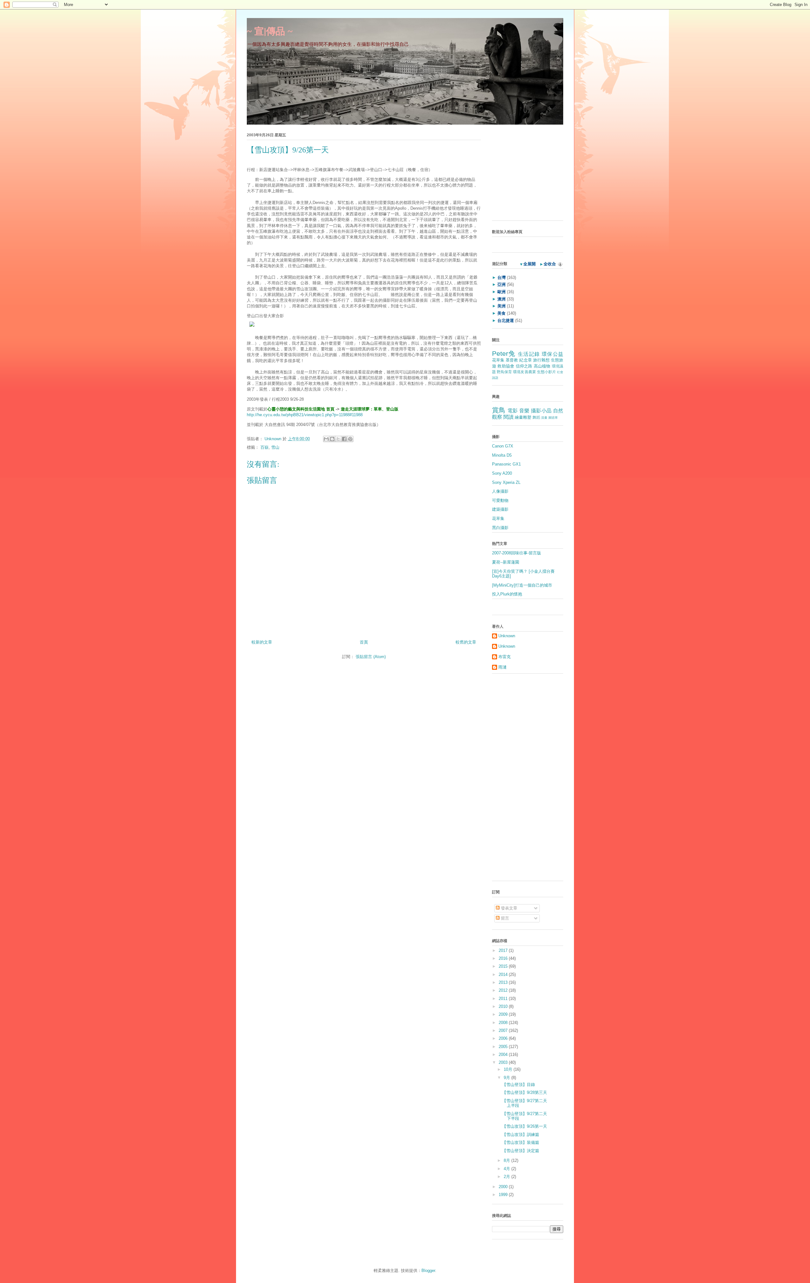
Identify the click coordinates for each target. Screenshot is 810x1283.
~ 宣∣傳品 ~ (270, 31)
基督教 (512, 360)
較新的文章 (262, 642)
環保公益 (552, 354)
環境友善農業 (524, 372)
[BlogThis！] (332, 439)
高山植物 (542, 366)
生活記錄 (529, 354)
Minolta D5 (502, 455)
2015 (504, 966)
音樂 (524, 410)
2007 (504, 1030)
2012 (504, 990)
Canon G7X (502, 446)
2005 (504, 1046)
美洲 (501, 306)
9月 (507, 1077)
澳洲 (501, 299)
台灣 (501, 277)
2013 (504, 982)
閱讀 (508, 417)
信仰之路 (524, 366)
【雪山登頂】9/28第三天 (524, 1092)
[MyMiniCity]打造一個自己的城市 (522, 585)
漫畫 (544, 417)
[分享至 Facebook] (344, 439)
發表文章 (508, 908)
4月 (507, 1168)
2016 (504, 958)
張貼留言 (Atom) (371, 656)
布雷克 (504, 656)
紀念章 (525, 360)
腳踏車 (553, 417)
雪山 (275, 447)
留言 (504, 918)
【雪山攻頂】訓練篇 (520, 1134)
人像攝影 (500, 491)
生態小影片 (546, 372)
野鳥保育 (504, 372)
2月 (507, 1176)
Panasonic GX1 (506, 464)
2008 (504, 1022)
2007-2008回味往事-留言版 (516, 553)
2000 (504, 1186)
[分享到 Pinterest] (350, 439)
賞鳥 (499, 410)
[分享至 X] (338, 439)
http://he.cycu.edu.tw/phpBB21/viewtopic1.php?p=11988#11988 (305, 414)
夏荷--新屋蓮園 (505, 562)
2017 (504, 950)
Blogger (428, 1270)
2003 (504, 1062)
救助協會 (505, 366)
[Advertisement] (531, 174)
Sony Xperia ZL (506, 482)
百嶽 (264, 447)
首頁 (364, 642)
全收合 (550, 264)
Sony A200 (502, 473)
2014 (504, 974)
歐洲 (501, 291)
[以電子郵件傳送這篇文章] (326, 439)
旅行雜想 (541, 360)
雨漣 (502, 667)
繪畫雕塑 (523, 417)
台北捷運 (505, 320)
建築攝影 (500, 509)
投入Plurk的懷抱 (507, 594)
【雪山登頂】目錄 (518, 1084)
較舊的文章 (466, 642)
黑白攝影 (500, 527)
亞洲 (501, 284)
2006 (504, 1038)
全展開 (529, 264)
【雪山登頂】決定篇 (520, 1150)
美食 (501, 313)
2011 (504, 998)
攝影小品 (541, 410)
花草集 (498, 360)
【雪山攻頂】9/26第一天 (524, 1126)
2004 (504, 1054)
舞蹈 (536, 417)
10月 (509, 1069)
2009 (504, 1014)
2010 (504, 1006)
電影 (513, 410)
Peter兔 (504, 353)
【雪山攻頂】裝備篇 (520, 1142)
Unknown (274, 438)
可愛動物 (500, 500)
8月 (507, 1160)
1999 (504, 1194)
